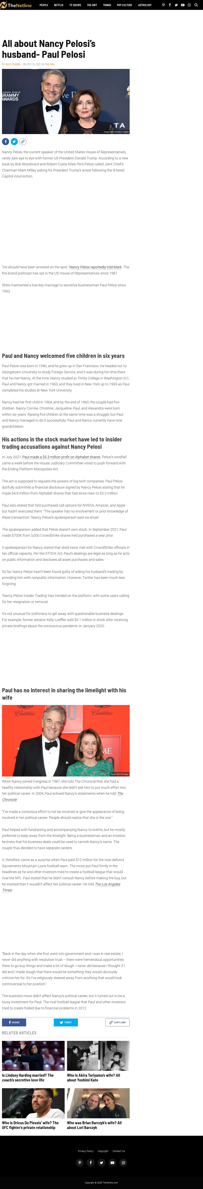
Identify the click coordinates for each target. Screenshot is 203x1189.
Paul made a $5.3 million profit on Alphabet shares (61, 457)
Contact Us (119, 1151)
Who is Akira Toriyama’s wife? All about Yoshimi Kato (93, 1077)
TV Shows (75, 5)
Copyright (103, 1151)
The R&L (50, 64)
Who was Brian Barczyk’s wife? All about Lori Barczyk (94, 1125)
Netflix (58, 5)
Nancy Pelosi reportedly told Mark (95, 267)
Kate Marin (13, 64)
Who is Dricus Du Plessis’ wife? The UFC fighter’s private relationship (30, 1125)
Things (107, 5)
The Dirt (92, 5)
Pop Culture (124, 5)
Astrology (145, 5)
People (44, 5)
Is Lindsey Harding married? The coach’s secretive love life (28, 1077)
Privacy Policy (85, 1151)
